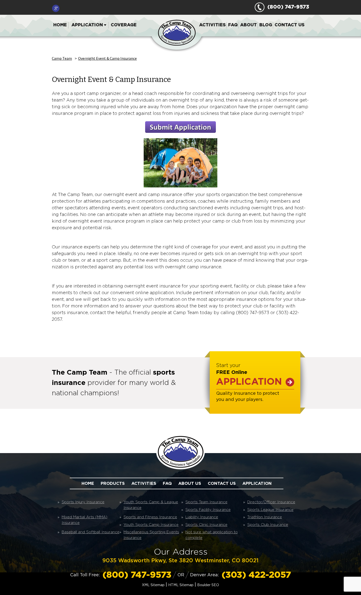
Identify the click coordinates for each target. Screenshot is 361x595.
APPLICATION (249, 382)
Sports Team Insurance (206, 502)
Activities (212, 25)
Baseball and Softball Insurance (90, 532)
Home (60, 25)
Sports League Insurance (270, 510)
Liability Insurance (201, 517)
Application (87, 25)
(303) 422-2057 (256, 575)
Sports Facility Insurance (208, 510)
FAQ (233, 25)
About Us (189, 483)
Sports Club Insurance (267, 525)
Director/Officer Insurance (271, 502)
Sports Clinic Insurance (206, 525)
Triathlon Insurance (264, 517)
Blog (265, 25)
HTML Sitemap (181, 585)
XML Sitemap (153, 585)
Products (113, 483)
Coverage (124, 25)
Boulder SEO (208, 585)
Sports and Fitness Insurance (150, 517)
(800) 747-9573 (286, 7)
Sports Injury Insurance (83, 502)
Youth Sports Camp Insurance (151, 525)
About (248, 25)
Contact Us (290, 25)
